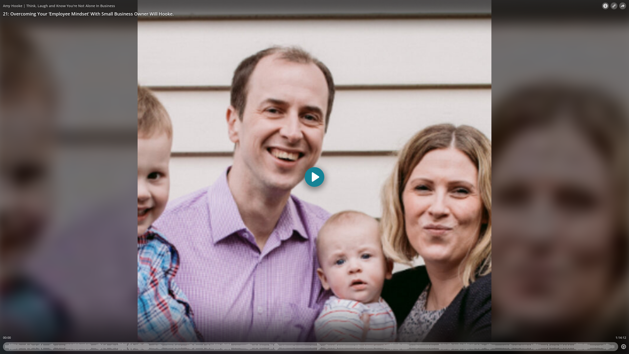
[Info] (605, 5)
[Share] (622, 5)
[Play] (314, 177)
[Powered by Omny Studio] (623, 346)
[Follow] (614, 5)
